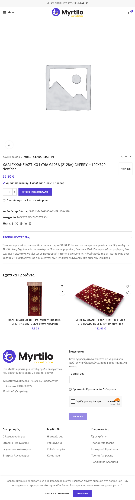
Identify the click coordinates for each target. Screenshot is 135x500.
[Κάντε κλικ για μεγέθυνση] (9, 145)
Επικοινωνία (54, 443)
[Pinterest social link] (21, 223)
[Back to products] (126, 157)
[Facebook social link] (12, 223)
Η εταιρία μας (55, 436)
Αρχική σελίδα (11, 157)
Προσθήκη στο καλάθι (35, 192)
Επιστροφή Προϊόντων (104, 449)
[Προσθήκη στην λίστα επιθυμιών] (62, 286)
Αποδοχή (82, 493)
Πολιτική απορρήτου (57, 493)
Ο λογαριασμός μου (14, 436)
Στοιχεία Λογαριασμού (16, 455)
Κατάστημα (53, 455)
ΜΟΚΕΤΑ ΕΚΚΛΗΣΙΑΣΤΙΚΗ (39, 157)
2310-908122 (80, 3)
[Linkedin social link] (26, 223)
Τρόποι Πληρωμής (102, 455)
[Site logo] (67, 12)
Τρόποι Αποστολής (102, 443)
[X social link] (16, 223)
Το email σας (76, 373)
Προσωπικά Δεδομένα (104, 462)
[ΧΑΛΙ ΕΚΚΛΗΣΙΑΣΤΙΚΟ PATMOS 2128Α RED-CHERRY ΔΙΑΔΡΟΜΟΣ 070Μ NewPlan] (35, 299)
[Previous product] (122, 157)
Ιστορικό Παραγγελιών (16, 443)
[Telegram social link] (30, 223)
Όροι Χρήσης (99, 436)
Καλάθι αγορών (56, 449)
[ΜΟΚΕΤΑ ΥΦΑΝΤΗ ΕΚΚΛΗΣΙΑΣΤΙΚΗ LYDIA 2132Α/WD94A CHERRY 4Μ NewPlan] (100, 299)
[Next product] (130, 157)
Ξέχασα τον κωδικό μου (17, 449)
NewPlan (126, 168)
